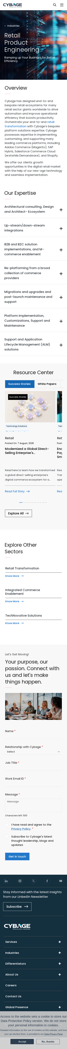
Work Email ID (14, 779)
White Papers (47, 384)
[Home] (12, 5)
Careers (11, 985)
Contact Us (13, 996)
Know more (12, 576)
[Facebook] (47, 881)
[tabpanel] (33, 459)
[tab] (20, 384)
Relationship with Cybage (23, 747)
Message (11, 794)
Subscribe (14, 906)
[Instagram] (20, 881)
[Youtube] (61, 881)
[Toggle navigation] (62, 5)
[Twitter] (33, 881)
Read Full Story (15, 491)
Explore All (16, 513)
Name (9, 731)
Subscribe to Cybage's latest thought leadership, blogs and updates (32, 841)
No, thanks (48, 1041)
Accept (22, 1041)
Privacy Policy (21, 829)
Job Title (11, 763)
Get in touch (17, 856)
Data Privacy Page (53, 1034)
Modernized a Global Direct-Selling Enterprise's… (27, 451)
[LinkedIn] (6, 881)
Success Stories (19, 384)
